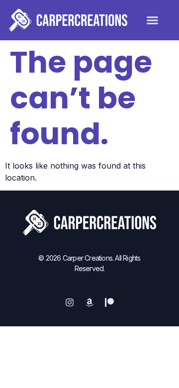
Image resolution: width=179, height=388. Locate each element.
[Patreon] (109, 302)
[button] (152, 20)
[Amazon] (89, 302)
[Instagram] (69, 302)
